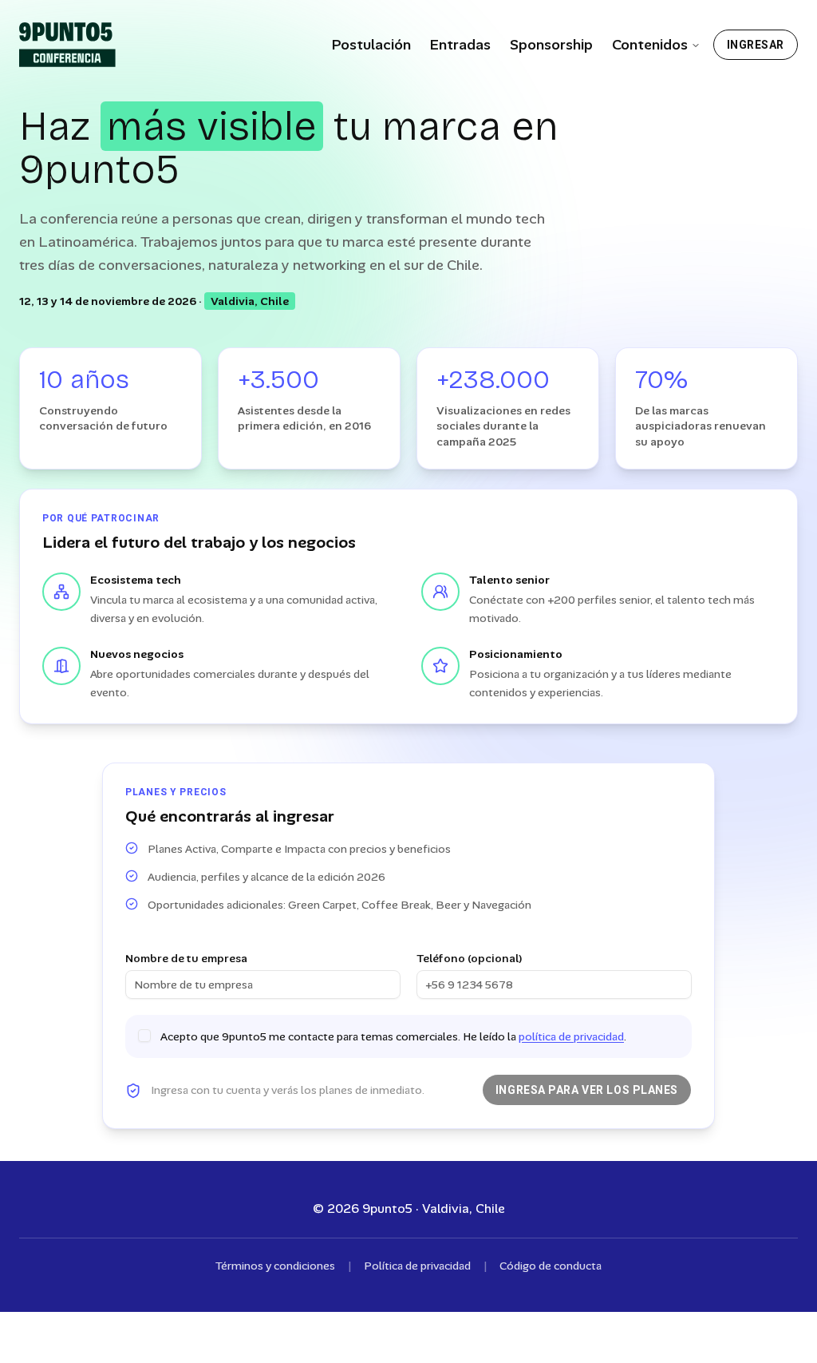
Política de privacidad (417, 1265)
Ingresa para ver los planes (586, 1090)
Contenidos (650, 44)
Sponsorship (551, 44)
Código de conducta (550, 1265)
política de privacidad (571, 1036)
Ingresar (755, 44)
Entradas (460, 44)
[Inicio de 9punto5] (67, 44)
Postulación (371, 44)
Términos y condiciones (275, 1265)
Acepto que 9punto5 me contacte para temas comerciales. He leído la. (393, 1036)
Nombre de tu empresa (186, 958)
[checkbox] (144, 1035)
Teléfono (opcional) (469, 958)
